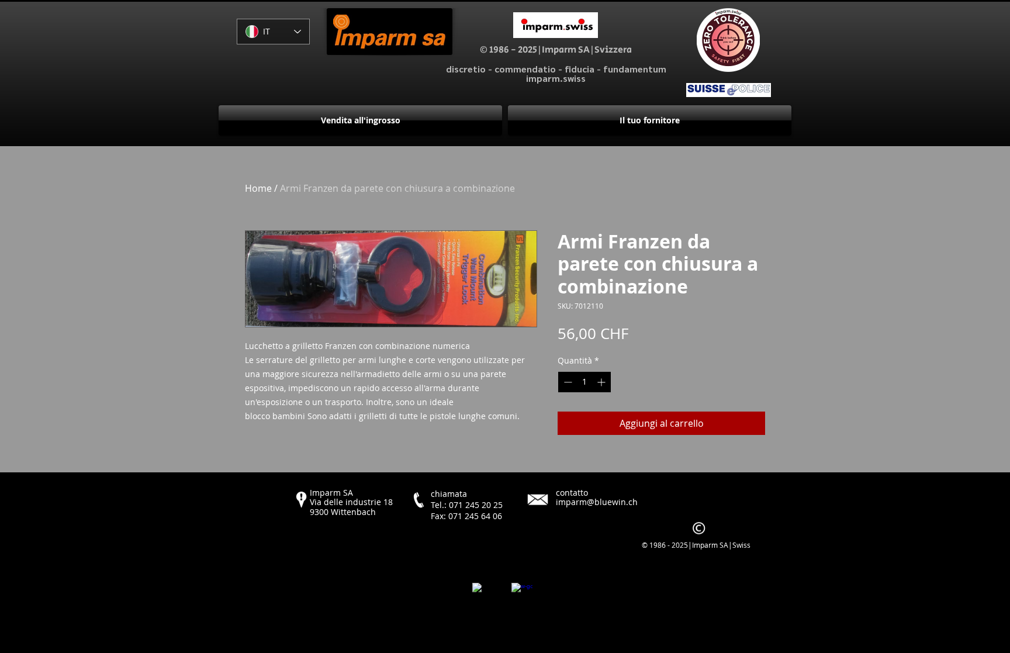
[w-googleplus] (521, 593)
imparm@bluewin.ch (597, 501)
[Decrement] (566, 382)
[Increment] (602, 382)
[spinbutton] (584, 382)
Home (258, 188)
